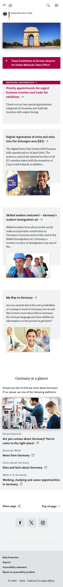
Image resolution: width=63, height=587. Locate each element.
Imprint (7, 562)
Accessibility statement (15, 567)
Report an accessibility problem (19, 572)
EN (10, 5)
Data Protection (11, 557)
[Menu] (56, 5)
